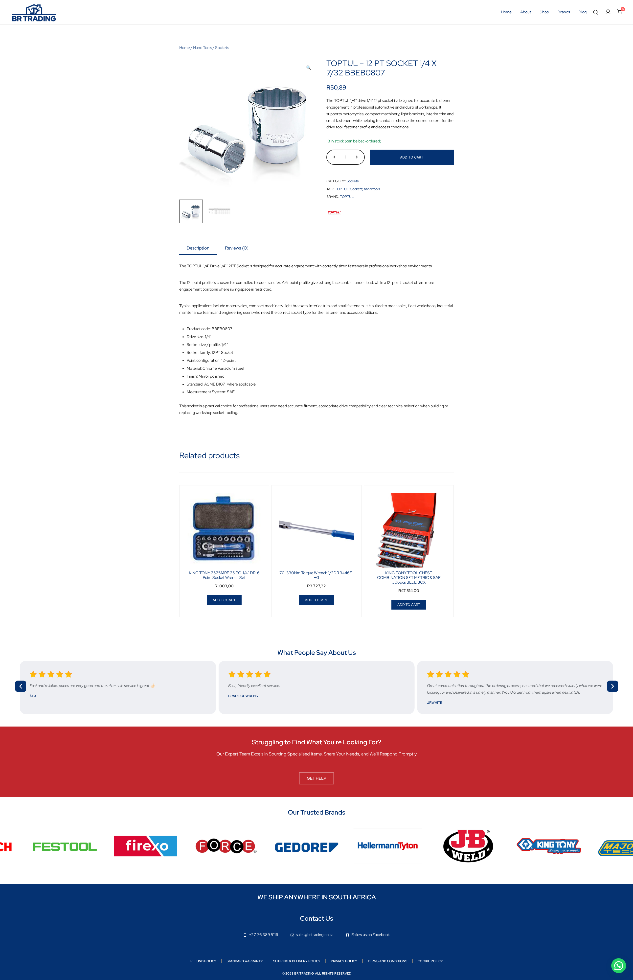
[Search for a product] (596, 12)
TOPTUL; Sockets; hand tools (357, 189)
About (525, 12)
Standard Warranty (245, 961)
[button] (308, 68)
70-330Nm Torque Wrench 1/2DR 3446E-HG (316, 575)
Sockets (222, 47)
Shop (544, 12)
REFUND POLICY (203, 961)
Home (506, 12)
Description (198, 248)
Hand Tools (202, 47)
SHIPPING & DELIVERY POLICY (296, 961)
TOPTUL (347, 196)
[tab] (198, 248)
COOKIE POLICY (430, 961)
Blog (583, 12)
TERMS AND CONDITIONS (387, 961)
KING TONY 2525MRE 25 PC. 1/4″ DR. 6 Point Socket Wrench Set (224, 575)
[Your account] (608, 12)
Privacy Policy (344, 961)
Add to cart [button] (224, 600)
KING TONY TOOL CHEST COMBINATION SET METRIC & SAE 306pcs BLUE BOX (409, 577)
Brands (564, 12)
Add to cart (411, 157)
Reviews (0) (237, 248)
